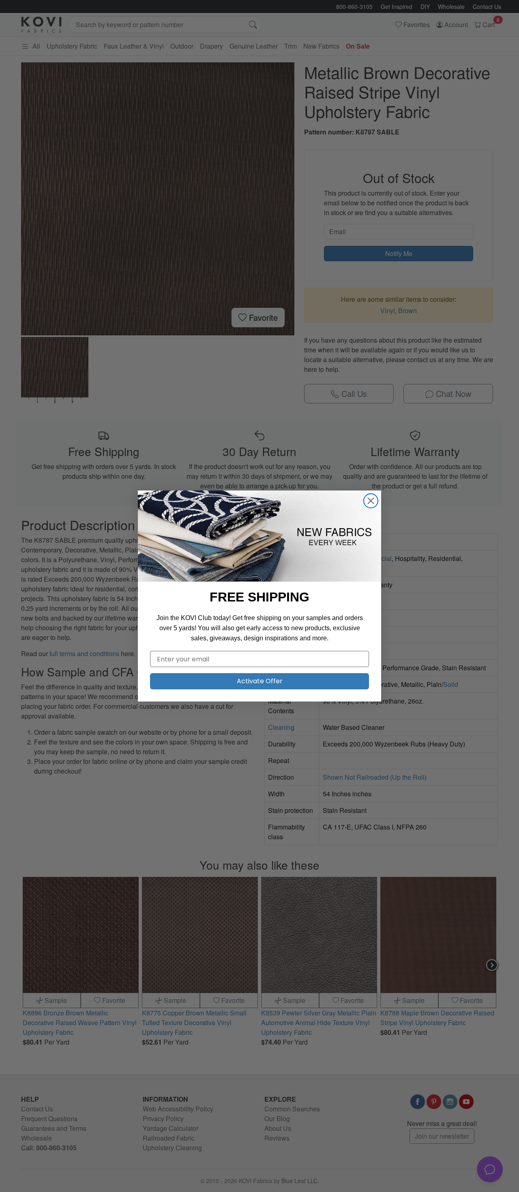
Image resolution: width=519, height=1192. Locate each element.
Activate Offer (260, 681)
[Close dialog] (371, 501)
